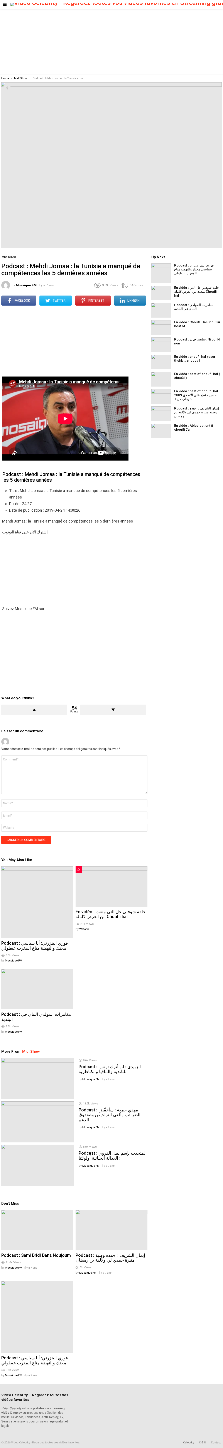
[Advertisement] (111, 41)
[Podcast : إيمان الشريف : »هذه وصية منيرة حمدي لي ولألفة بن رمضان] (111, 1230)
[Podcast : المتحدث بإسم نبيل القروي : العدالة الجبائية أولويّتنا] (37, 1165)
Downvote (113, 710)
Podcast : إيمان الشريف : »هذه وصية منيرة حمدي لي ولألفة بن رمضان (110, 1258)
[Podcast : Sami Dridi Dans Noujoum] (37, 1230)
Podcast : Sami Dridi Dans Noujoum (36, 1255)
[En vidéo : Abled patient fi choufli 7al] (161, 431)
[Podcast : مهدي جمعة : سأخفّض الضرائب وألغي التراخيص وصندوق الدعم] (37, 1121)
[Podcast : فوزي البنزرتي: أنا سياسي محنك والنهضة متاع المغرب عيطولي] (37, 902)
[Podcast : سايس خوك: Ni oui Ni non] (161, 344)
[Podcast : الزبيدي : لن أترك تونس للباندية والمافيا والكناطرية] (37, 1078)
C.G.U (202, 1442)
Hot (79, 869)
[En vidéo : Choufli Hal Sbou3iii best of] (161, 327)
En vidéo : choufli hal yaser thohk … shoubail (194, 359)
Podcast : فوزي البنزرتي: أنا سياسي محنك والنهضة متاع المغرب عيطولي (34, 946)
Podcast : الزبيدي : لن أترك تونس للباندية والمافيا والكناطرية (110, 1069)
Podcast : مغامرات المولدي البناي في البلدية (36, 1017)
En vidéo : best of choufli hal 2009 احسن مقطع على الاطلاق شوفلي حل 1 (196, 395)
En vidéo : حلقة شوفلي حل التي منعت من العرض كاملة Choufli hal (111, 914)
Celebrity (188, 1442)
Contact (216, 1442)
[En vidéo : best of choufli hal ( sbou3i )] (161, 379)
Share (6, 87)
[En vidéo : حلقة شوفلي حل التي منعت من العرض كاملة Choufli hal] (111, 886)
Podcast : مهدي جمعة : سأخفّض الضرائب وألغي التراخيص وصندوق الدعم (109, 1114)
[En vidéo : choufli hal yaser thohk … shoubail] (161, 362)
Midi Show (31, 1051)
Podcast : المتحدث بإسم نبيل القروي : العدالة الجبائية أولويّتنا (113, 1155)
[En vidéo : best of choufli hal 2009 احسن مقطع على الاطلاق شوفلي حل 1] (161, 396)
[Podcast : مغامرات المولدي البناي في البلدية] (37, 989)
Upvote (34, 710)
